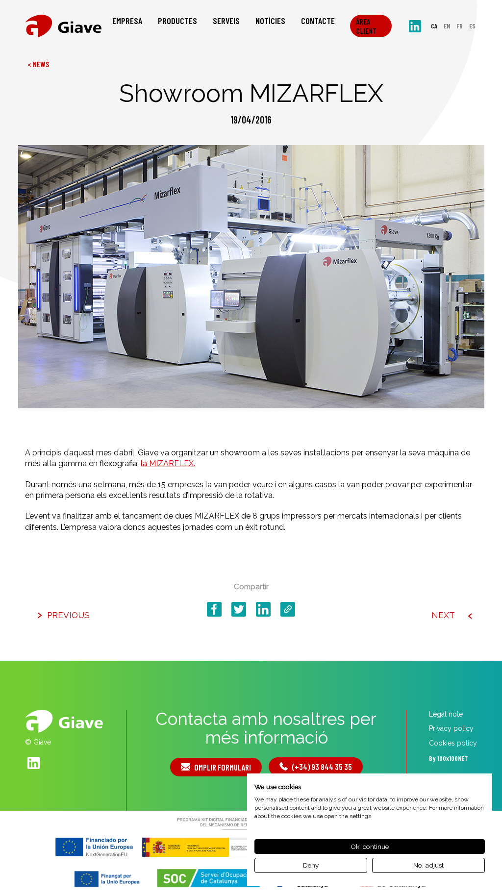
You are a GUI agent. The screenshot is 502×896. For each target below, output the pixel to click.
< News (38, 64)
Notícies (270, 20)
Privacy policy (451, 728)
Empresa (127, 20)
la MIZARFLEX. (168, 463)
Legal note (446, 714)
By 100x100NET (448, 758)
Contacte (318, 20)
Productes (177, 20)
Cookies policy (453, 743)
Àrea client (366, 26)
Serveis (226, 20)
